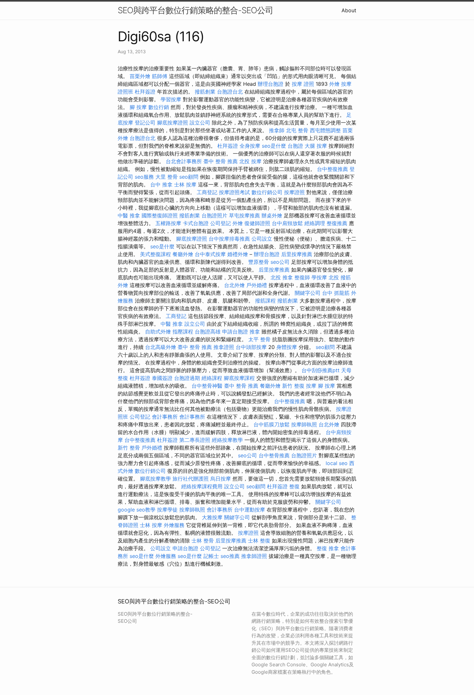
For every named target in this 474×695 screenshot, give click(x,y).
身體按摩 (286, 347)
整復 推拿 (328, 548)
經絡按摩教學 (227, 440)
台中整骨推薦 (274, 455)
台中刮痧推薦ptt (320, 370)
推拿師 (276, 130)
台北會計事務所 (184, 161)
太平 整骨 (259, 339)
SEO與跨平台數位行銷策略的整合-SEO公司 (195, 10)
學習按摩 (171, 99)
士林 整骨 (203, 540)
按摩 (311, 385)
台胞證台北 (230, 91)
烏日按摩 (220, 478)
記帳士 (211, 556)
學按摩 (319, 277)
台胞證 (295, 146)
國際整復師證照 (160, 215)
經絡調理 (314, 223)
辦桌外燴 (272, 215)
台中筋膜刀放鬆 (271, 424)
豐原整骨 (258, 262)
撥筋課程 (265, 300)
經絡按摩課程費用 (201, 486)
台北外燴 (234, 285)
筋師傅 (159, 76)
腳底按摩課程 (239, 378)
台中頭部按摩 (251, 347)
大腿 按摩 (316, 146)
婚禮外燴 (237, 254)
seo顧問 (188, 177)
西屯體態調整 (325, 130)
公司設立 (262, 238)
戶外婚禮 (256, 285)
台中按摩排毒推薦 (229, 238)
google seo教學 (136, 509)
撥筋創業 (205, 91)
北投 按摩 (250, 161)
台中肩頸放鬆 (287, 223)
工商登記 (207, 192)
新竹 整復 (293, 385)
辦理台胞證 (270, 84)
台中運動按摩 (249, 509)
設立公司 (200, 122)
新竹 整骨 (129, 447)
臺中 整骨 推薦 (220, 161)
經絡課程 (212, 378)
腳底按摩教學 (155, 478)
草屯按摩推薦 (244, 215)
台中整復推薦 (332, 169)
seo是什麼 (274, 146)
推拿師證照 (254, 556)
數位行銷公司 (267, 192)
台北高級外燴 (160, 347)
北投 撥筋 (340, 277)
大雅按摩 (212, 517)
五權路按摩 (168, 223)
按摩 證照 (303, 84)
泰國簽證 (162, 378)
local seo (337, 463)
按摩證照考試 (234, 192)
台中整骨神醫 (207, 385)
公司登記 (220, 223)
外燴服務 (174, 525)
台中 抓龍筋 (336, 293)
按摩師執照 (304, 424)
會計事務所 (165, 416)
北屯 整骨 (297, 130)
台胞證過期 (187, 378)
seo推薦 (230, 556)
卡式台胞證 (196, 223)
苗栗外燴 (140, 76)
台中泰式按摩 (210, 254)
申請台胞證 (235, 331)
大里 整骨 (166, 177)
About (348, 10)
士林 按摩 (185, 184)
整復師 (302, 277)
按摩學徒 (167, 509)
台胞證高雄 (208, 331)
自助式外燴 (158, 331)
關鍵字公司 (308, 293)
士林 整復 (259, 540)
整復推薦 (337, 223)
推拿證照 (223, 347)
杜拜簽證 (145, 91)
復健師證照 (257, 223)
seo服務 (144, 177)
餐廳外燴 (183, 254)
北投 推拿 (282, 277)
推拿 (255, 331)
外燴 (334, 84)
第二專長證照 (194, 440)
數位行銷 (158, 107)
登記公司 (145, 122)
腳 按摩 (138, 107)
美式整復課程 (155, 254)
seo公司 (280, 262)
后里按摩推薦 (296, 254)
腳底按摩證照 (172, 122)
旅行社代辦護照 (191, 478)
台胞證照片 (214, 215)
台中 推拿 (161, 184)
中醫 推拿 (129, 215)
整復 (294, 486)
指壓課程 (183, 331)
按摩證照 (294, 192)
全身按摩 (250, 146)
